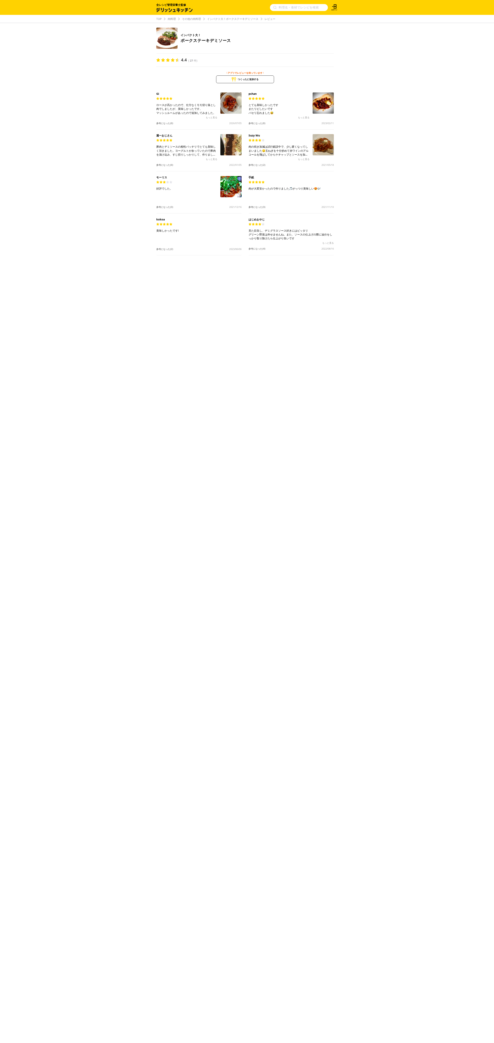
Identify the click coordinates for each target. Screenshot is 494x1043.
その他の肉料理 (191, 19)
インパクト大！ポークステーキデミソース (232, 19)
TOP (159, 19)
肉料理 (172, 19)
